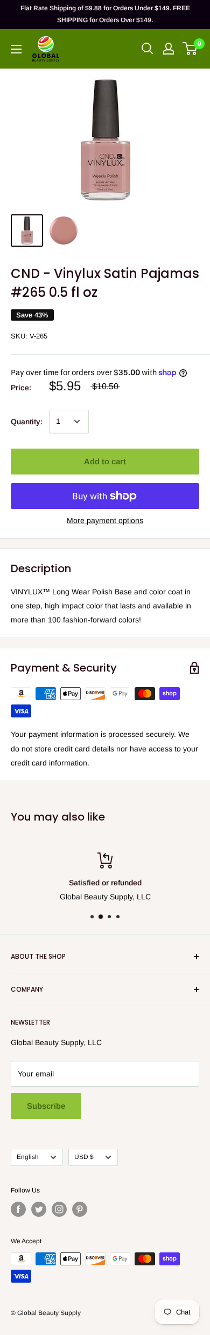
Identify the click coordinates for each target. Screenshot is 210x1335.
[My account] (168, 49)
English (28, 1157)
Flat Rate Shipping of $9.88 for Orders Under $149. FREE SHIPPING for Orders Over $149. (105, 14)
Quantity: (27, 421)
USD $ (84, 1157)
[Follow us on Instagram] (59, 1209)
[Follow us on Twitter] (38, 1209)
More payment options (105, 520)
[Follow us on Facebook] (18, 1209)
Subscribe (46, 1105)
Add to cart (105, 461)
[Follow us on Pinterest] (79, 1209)
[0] (190, 48)
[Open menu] (16, 49)
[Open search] (147, 49)
